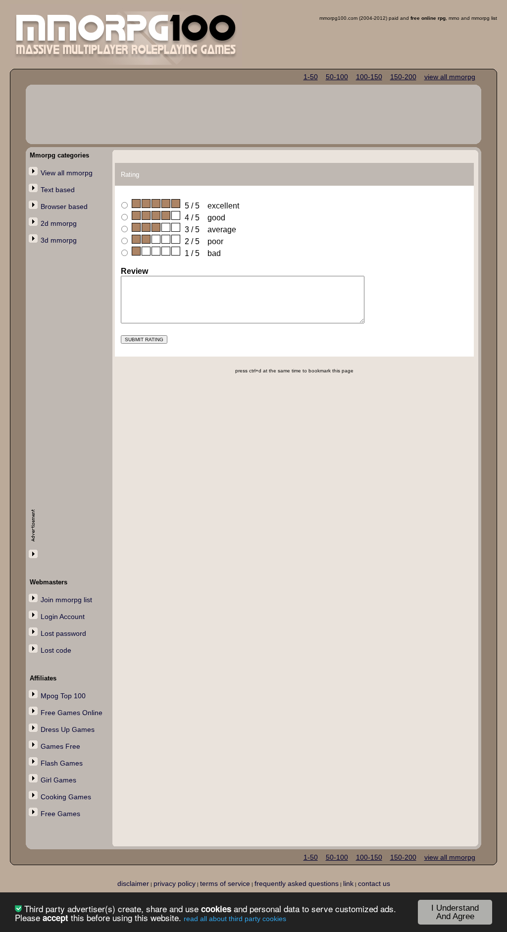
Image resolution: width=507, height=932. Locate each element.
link (348, 883)
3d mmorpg (59, 240)
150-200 (403, 77)
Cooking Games (66, 797)
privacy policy (174, 883)
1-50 (311, 77)
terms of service (225, 883)
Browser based (64, 206)
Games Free (60, 746)
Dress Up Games (68, 729)
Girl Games (58, 780)
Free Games (60, 814)
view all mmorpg (449, 77)
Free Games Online (71, 713)
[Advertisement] (70, 409)
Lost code (56, 650)
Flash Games (62, 763)
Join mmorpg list (66, 600)
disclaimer (133, 883)
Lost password (63, 633)
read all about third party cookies (235, 919)
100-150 (369, 77)
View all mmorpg (67, 173)
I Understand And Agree (455, 912)
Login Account (63, 617)
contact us (374, 883)
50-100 (337, 77)
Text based (58, 190)
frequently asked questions (296, 883)
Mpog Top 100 (63, 696)
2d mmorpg (59, 223)
